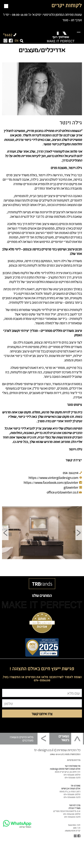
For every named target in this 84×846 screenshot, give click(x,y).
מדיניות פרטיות (73, 759)
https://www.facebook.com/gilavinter (51, 482)
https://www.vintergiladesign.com (53, 477)
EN (16, 40)
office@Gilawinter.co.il (62, 492)
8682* (7, 34)
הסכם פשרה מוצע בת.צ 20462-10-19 (65, 754)
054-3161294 (70, 472)
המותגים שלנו (42, 595)
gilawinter (71, 487)
